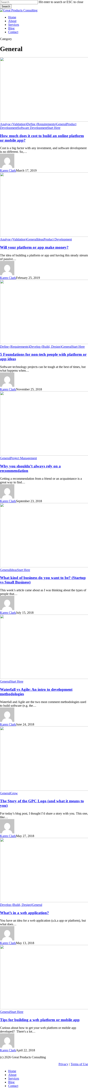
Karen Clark (8, 170)
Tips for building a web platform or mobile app (40, 1020)
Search (6, 6)
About (12, 1074)
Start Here (53, 128)
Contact (13, 1086)
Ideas (40, 239)
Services (13, 1078)
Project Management (23, 458)
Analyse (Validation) (13, 124)
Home (12, 1071)
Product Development (58, 239)
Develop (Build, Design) (45, 346)
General (61, 124)
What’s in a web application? (24, 913)
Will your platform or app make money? (34, 247)
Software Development (32, 128)
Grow (14, 793)
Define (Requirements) (41, 124)
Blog (11, 1082)
